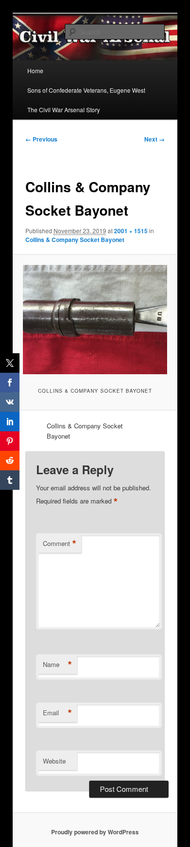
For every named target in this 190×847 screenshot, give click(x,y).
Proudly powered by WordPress (95, 831)
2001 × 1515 (131, 230)
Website (54, 761)
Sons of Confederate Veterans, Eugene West (86, 90)
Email (57, 713)
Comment (59, 543)
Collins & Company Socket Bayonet (74, 239)
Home (35, 70)
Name (57, 664)
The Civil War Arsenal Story (63, 109)
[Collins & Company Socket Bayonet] (95, 319)
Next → (154, 139)
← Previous (41, 139)
